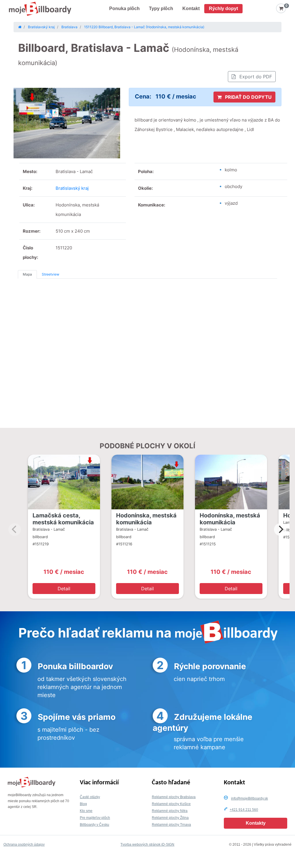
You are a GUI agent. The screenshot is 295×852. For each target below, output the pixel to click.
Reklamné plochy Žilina (170, 818)
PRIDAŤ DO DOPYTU (248, 97)
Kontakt (191, 8)
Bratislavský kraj (72, 188)
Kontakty (256, 823)
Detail (64, 588)
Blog (83, 804)
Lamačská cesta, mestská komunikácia (63, 519)
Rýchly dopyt (223, 8)
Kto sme (86, 811)
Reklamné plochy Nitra (170, 811)
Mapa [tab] (27, 274)
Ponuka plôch (124, 8)
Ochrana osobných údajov (24, 844)
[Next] (280, 529)
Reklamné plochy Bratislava (174, 797)
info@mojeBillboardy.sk (249, 798)
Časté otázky (90, 797)
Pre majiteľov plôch (95, 818)
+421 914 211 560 (244, 810)
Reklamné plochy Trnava (171, 825)
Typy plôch (161, 8)
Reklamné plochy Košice (171, 804)
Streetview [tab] (50, 274)
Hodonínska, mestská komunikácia (146, 519)
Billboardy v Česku (94, 825)
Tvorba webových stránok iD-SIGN (147, 844)
